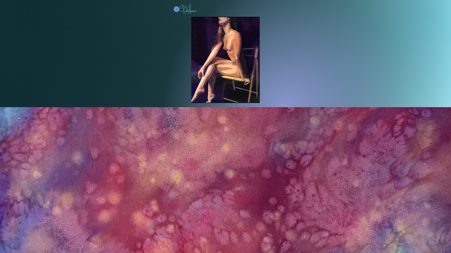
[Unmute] (198, 99)
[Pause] (194, 99)
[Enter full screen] (256, 99)
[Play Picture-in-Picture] (252, 99)
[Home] (176, 9)
